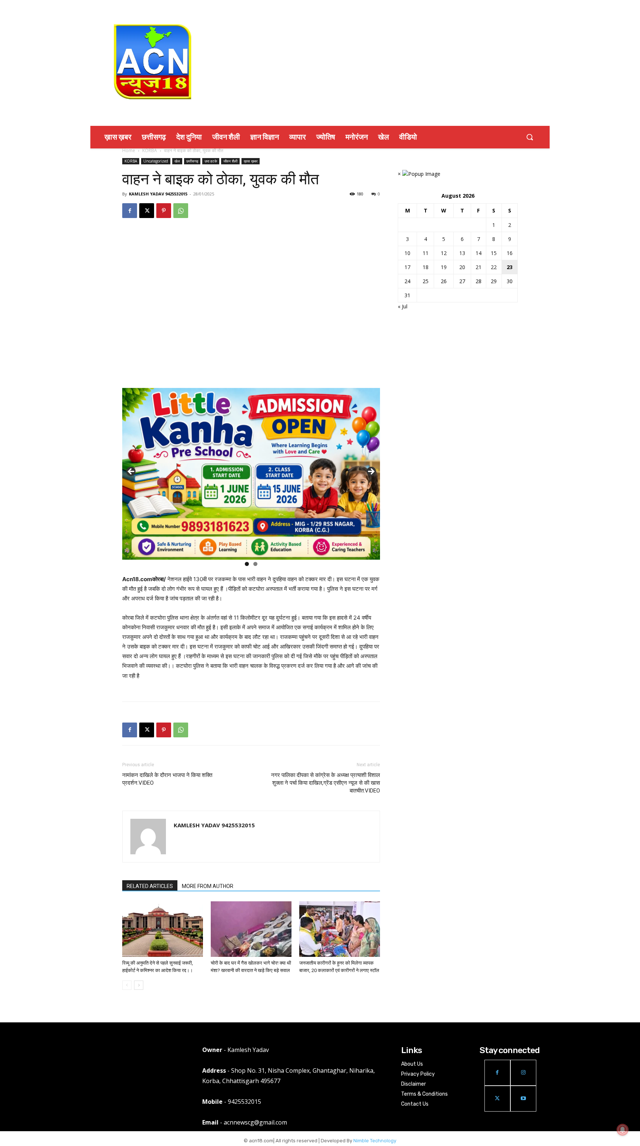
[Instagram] (523, 1073)
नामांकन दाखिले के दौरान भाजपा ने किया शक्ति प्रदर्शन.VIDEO (167, 779)
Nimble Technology (374, 1140)
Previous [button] (131, 472)
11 (426, 253)
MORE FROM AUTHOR (207, 886)
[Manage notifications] (623, 1130)
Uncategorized (155, 161)
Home (128, 150)
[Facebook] (129, 210)
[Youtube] (523, 1099)
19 (444, 267)
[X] (146, 210)
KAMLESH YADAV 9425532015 (158, 194)
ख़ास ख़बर (250, 161)
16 (510, 253)
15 (494, 253)
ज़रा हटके (210, 161)
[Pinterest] (163, 210)
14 (478, 253)
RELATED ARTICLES (150, 886)
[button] (530, 137)
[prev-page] (126, 985)
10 (407, 253)
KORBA (149, 150)
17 (407, 267)
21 (478, 267)
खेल (177, 161)
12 (444, 253)
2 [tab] (255, 564)
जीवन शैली (230, 161)
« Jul (402, 306)
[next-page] (138, 985)
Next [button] (370, 472)
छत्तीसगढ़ (192, 161)
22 (494, 267)
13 (462, 253)
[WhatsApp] (180, 210)
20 (462, 267)
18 (426, 267)
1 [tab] (247, 564)
